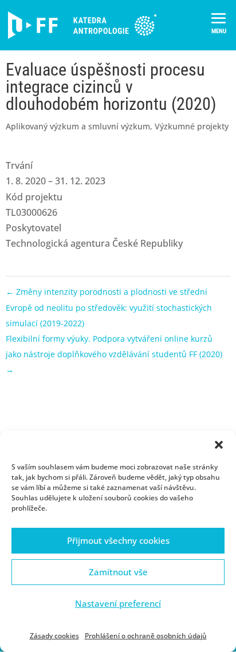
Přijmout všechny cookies (118, 540)
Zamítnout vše (118, 572)
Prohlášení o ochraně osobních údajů (146, 636)
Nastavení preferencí (118, 603)
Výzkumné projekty (192, 126)
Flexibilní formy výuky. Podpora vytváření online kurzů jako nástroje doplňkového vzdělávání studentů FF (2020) (114, 354)
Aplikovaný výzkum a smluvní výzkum (78, 126)
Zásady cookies (54, 636)
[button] (219, 445)
